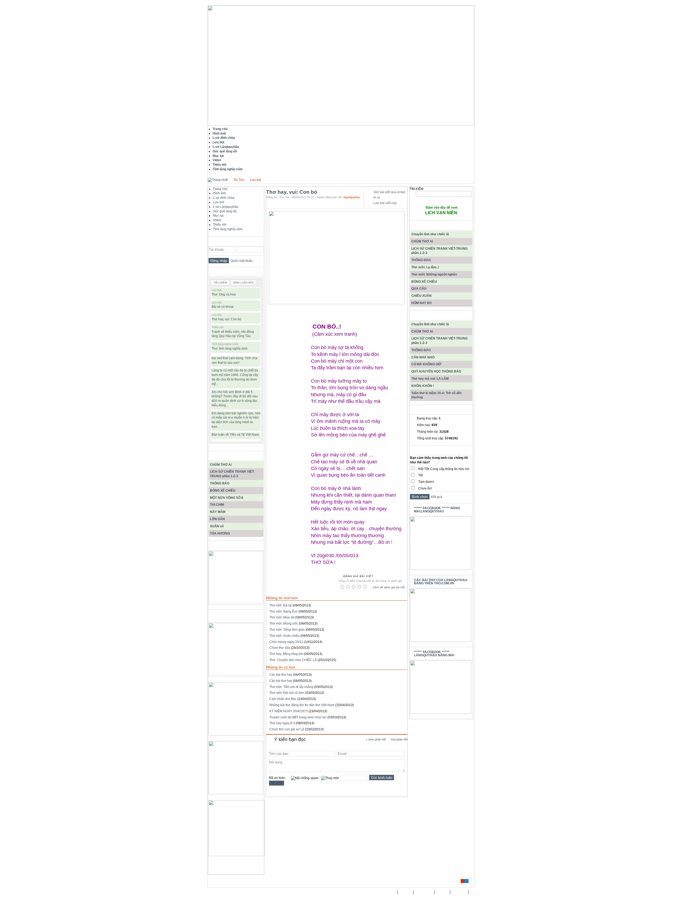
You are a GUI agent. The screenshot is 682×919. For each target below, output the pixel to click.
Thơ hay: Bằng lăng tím (286, 654)
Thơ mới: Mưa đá (281, 617)
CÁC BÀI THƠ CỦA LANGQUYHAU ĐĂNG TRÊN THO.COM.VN (440, 581)
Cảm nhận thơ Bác (283, 699)
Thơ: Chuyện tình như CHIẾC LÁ (293, 660)
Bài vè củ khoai (223, 307)
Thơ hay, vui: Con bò (226, 319)
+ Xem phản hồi (376, 739)
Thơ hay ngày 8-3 (282, 723)
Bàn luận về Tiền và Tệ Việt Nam (235, 434)
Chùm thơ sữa (279, 648)
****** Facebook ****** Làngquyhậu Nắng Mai (434, 653)
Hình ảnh (219, 193)
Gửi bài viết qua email (389, 192)
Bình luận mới (243, 282)
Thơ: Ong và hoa (224, 294)
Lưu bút (255, 180)
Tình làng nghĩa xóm (227, 229)
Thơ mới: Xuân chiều (284, 636)
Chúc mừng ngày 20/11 (286, 642)
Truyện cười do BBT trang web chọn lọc (298, 717)
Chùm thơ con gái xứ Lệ (286, 729)
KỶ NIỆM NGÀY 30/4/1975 (288, 711)
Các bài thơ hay (280, 675)
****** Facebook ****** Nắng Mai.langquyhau (437, 509)
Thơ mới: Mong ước (283, 623)
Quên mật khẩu (241, 261)
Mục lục (218, 215)
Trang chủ (220, 189)
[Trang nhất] (218, 180)
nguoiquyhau (351, 197)
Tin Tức (238, 180)
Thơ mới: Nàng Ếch (283, 611)
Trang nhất (387, 892)
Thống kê (459, 892)
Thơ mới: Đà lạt (280, 605)
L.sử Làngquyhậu (225, 207)
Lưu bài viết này (385, 203)
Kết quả (435, 497)
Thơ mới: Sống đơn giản (287, 629)
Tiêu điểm (220, 282)
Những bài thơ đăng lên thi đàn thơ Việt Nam (301, 705)
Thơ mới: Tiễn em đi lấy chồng (291, 687)
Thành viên (424, 892)
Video (217, 220)
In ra (377, 197)
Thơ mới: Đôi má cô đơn (287, 693)
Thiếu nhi (219, 224)
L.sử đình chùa (223, 198)
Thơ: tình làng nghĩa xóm (229, 348)
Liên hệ (442, 892)
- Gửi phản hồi (398, 739)
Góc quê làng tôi (225, 211)
